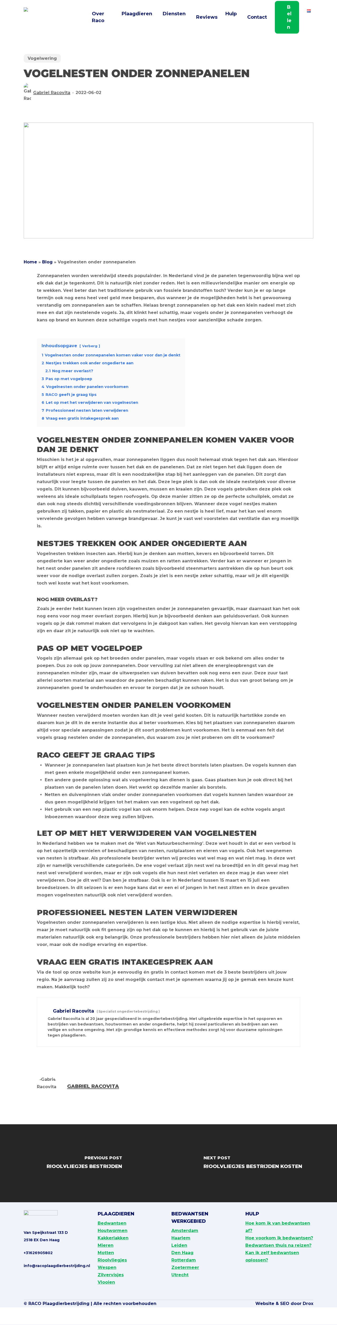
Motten (106, 1252)
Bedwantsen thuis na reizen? (278, 1245)
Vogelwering (42, 58)
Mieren (105, 1245)
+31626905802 (38, 1252)
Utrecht (180, 1274)
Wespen (107, 1267)
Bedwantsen (112, 1223)
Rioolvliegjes (112, 1260)
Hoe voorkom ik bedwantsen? (279, 1237)
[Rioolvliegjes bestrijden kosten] (252, 1163)
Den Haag (182, 1252)
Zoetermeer (185, 1267)
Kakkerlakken (113, 1237)
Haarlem (180, 1237)
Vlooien (106, 1282)
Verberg (89, 346)
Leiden (179, 1245)
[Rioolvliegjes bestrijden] (84, 1163)
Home (30, 261)
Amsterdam (184, 1230)
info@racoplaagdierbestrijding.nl (57, 1265)
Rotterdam (183, 1260)
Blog (47, 261)
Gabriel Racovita (51, 92)
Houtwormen (112, 1230)
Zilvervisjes (111, 1274)
